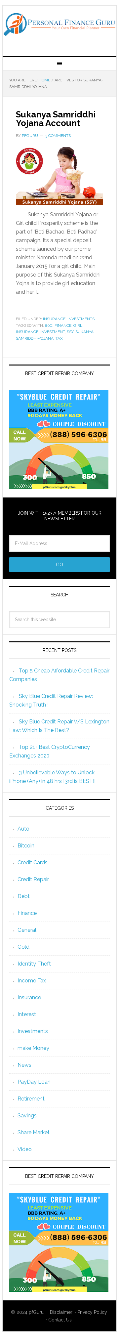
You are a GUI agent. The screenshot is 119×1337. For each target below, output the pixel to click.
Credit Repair (33, 879)
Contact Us (60, 1319)
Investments (81, 319)
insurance (27, 331)
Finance (27, 913)
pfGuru (36, 1312)
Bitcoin (26, 845)
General (27, 930)
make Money (33, 1048)
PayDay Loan (34, 1082)
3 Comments (58, 135)
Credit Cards (33, 862)
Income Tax (32, 980)
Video (25, 1149)
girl (77, 325)
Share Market (34, 1132)
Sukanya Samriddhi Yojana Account (56, 118)
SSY (70, 331)
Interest (27, 1014)
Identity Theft (34, 964)
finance (63, 325)
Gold (23, 947)
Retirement (31, 1099)
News (24, 1065)
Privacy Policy (92, 1312)
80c (49, 325)
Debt (24, 896)
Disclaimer (61, 1312)
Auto (23, 829)
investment (52, 331)
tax (59, 338)
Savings (27, 1115)
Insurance (54, 319)
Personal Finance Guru (59, 28)
